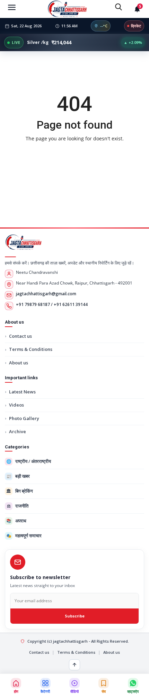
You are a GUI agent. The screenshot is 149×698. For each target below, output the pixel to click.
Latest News (22, 392)
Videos (16, 405)
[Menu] (12, 7)
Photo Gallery (24, 418)
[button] (45, 686)
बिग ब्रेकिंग (19, 491)
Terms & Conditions (30, 349)
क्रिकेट (136, 25)
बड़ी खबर (18, 476)
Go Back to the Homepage (74, 153)
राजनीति (18, 506)
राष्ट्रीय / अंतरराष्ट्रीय (28, 461)
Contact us (20, 336)
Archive (17, 431)
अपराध (16, 521)
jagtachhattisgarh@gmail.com (46, 294)
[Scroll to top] (74, 664)
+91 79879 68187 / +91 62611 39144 (52, 304)
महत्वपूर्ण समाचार (24, 535)
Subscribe (75, 615)
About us (18, 363)
